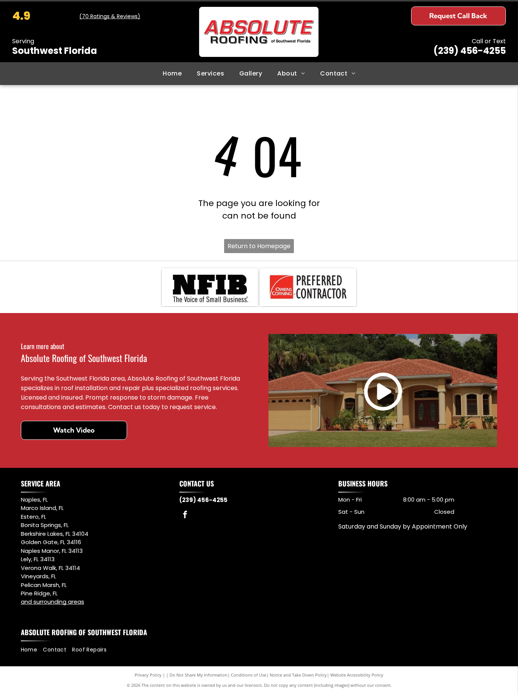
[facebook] (185, 515)
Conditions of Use (248, 675)
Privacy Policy (148, 675)
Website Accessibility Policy (356, 675)
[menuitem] (172, 73)
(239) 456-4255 (469, 50)
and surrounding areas (52, 602)
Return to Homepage (259, 246)
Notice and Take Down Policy (298, 675)
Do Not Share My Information (199, 675)
